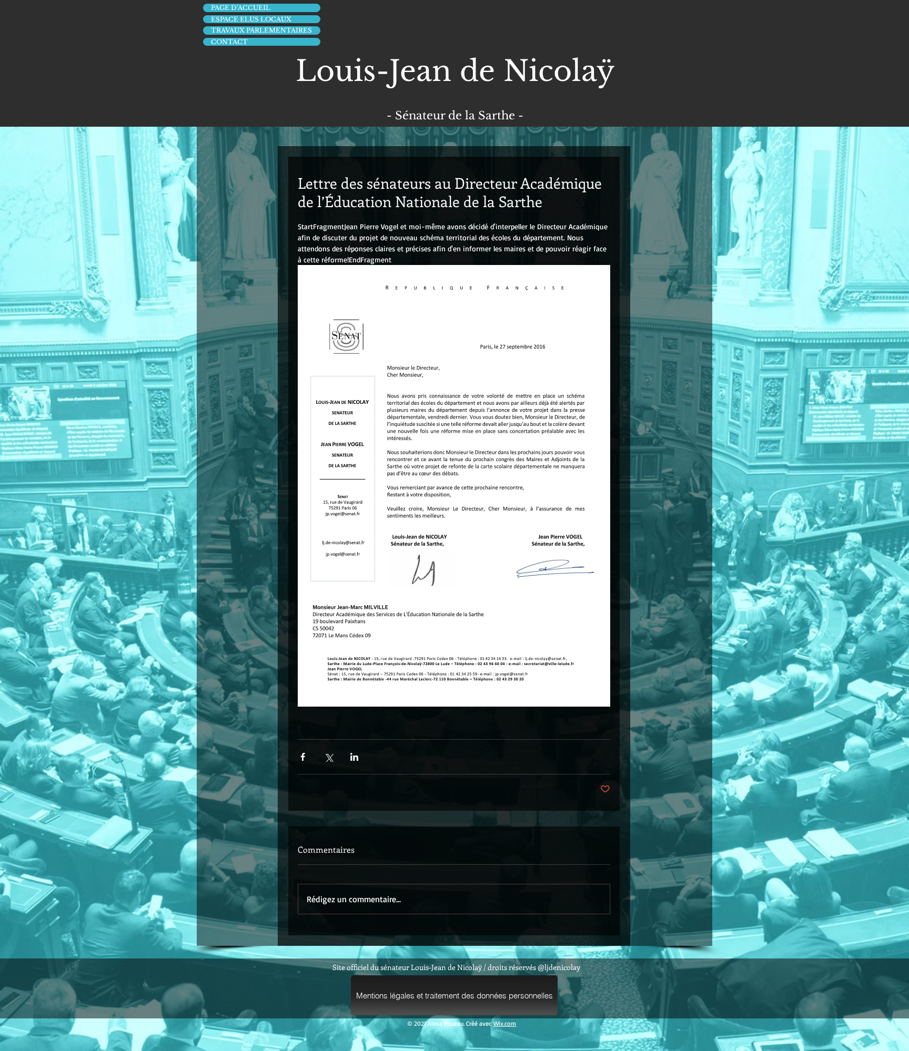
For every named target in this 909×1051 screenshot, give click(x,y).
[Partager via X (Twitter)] (329, 757)
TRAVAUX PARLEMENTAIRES (261, 30)
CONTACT (229, 42)
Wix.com (504, 1023)
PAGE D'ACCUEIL (240, 8)
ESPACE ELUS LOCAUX (251, 19)
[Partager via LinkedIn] (354, 757)
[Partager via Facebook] (303, 757)
